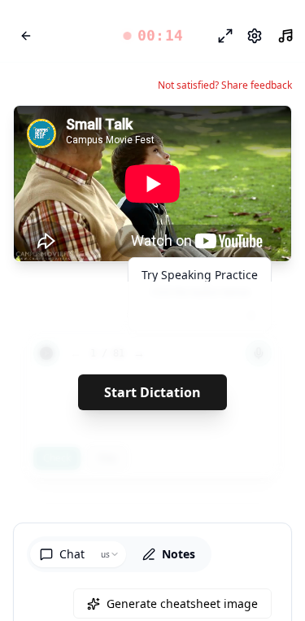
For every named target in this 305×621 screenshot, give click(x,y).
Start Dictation (152, 392)
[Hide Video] (265, 131)
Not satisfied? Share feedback (225, 85)
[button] (152, 35)
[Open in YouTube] (219, 131)
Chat (72, 554)
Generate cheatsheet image (182, 603)
